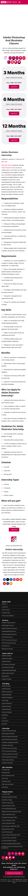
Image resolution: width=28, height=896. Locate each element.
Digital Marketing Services (9, 631)
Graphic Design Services (8, 622)
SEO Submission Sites (8, 775)
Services (5, 620)
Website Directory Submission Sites (11, 811)
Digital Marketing (6, 694)
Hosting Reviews (6, 709)
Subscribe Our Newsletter (14, 873)
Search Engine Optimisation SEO (11, 835)
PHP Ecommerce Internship (9, 748)
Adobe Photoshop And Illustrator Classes (14, 40)
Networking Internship (8, 760)
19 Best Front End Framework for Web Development (11, 847)
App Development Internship (9, 739)
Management (5, 676)
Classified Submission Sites (9, 817)
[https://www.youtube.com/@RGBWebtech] (4, 583)
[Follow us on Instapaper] (19, 61)
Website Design (6, 688)
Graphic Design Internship (9, 730)
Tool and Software (7, 712)
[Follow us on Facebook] (10, 57)
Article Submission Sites (8, 814)
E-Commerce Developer (8, 664)
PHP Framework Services (9, 643)
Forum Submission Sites (8, 820)
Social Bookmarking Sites (9, 808)
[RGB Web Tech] (8, 2)
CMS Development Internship (10, 754)
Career (14, 882)
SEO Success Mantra (8, 784)
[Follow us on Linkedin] (17, 57)
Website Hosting (6, 706)
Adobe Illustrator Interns (8, 167)
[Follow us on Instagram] (14, 579)
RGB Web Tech (6, 165)
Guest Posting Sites (7, 832)
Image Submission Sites (8, 805)
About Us (4, 604)
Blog (20, 881)
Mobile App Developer (8, 673)
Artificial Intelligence (7, 697)
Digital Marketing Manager (9, 670)
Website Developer (7, 658)
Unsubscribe (9, 876)
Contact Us (5, 607)
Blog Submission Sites (8, 829)
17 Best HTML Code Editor (9, 837)
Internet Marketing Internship (9, 757)
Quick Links (6, 602)
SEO (17, 881)
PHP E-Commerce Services (9, 640)
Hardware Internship (7, 762)
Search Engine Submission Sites (11, 826)
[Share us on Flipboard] (15, 61)
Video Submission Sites (8, 823)
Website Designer (7, 655)
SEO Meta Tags (6, 781)
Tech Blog (5, 683)
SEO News (5, 787)
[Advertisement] (14, 18)
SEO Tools (5, 778)
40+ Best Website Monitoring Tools (11, 843)
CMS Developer (6, 661)
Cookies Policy (6, 612)
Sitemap (9, 881)
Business (4, 723)
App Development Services (9, 634)
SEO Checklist (7, 767)
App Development (7, 703)
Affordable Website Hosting (9, 797)
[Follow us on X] (13, 57)
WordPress (5, 715)
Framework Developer (8, 667)
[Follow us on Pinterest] (20, 57)
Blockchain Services (7, 648)
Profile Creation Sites (7, 802)
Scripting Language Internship (10, 742)
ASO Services (6, 646)
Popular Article (7, 792)
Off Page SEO (6, 772)
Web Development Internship (10, 736)
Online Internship (14, 549)
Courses (4, 718)
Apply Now (14, 86)
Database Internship (7, 745)
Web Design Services (8, 625)
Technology (5, 700)
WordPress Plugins (7, 800)
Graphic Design (6, 686)
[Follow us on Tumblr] (8, 61)
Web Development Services (9, 628)
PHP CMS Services (7, 637)
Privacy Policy (6, 609)
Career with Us (7, 653)
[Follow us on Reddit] (23, 57)
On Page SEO (6, 769)
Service (13, 881)
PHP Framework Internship (9, 751)
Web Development (7, 691)
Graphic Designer (6, 679)
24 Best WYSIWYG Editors (9, 840)
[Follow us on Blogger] (12, 61)
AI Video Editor (6, 794)
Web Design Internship (8, 733)
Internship (5, 728)
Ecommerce (5, 721)
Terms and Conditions (8, 615)
